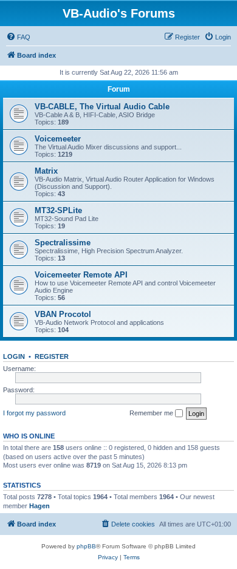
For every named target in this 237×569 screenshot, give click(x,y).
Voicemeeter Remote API (81, 274)
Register (52, 356)
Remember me (152, 413)
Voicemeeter (58, 138)
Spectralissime (63, 242)
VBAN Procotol (63, 314)
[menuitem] (18, 37)
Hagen (39, 505)
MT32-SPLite (58, 210)
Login (14, 356)
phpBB (86, 546)
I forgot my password (34, 413)
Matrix (46, 170)
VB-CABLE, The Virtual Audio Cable (102, 106)
